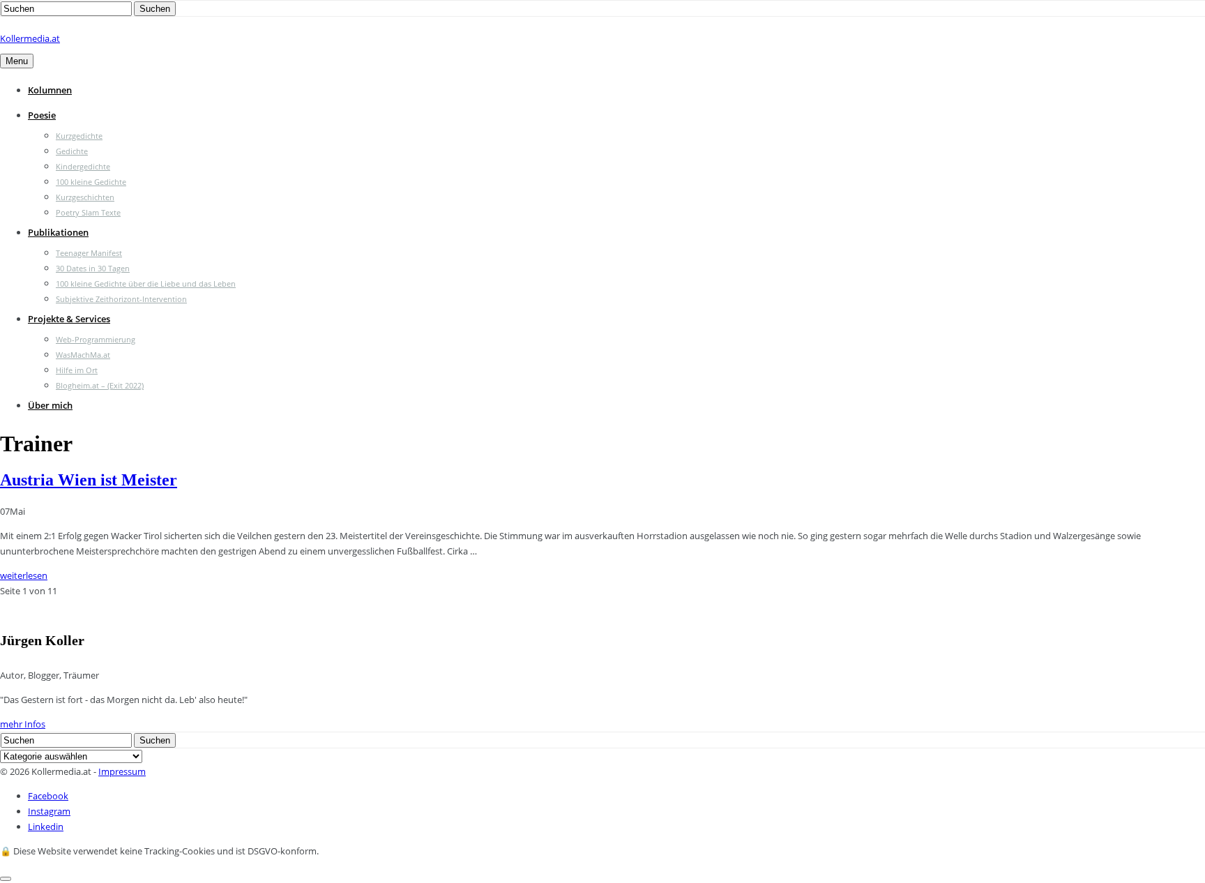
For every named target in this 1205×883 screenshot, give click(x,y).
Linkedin (45, 826)
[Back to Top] (5, 879)
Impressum (122, 771)
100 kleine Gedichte (91, 181)
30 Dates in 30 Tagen (93, 268)
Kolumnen (50, 90)
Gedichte (72, 151)
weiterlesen (23, 575)
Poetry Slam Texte (88, 212)
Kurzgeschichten (85, 197)
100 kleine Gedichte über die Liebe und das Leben (146, 283)
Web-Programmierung (95, 339)
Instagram (49, 811)
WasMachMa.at (83, 354)
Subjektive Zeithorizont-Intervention (121, 299)
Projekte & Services (69, 318)
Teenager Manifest (89, 253)
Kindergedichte (83, 166)
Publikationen (58, 232)
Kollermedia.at (30, 38)
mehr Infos (22, 724)
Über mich (50, 405)
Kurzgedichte (79, 135)
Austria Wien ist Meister (88, 480)
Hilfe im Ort (77, 370)
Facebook (48, 796)
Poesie (42, 115)
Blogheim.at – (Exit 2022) (100, 385)
